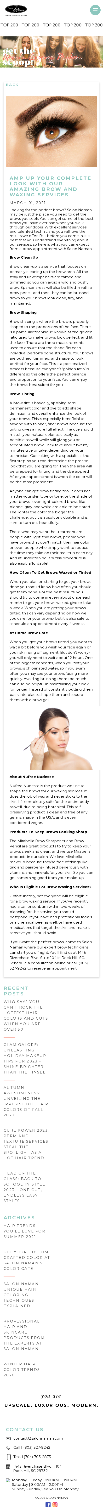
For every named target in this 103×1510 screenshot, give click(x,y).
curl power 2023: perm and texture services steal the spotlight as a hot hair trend (26, 1144)
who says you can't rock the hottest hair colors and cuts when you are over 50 (26, 1015)
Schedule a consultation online (38, 963)
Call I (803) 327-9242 (31, 1447)
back (12, 84)
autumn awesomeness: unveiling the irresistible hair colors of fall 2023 (26, 1101)
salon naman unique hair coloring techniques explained (21, 1295)
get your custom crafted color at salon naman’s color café (27, 1260)
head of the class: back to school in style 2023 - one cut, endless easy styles (24, 1187)
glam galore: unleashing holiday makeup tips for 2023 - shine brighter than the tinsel (25, 1058)
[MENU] (95, 10)
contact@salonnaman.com (38, 1438)
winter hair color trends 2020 (22, 1369)
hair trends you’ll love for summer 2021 (24, 1231)
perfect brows (51, 210)
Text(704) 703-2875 (32, 1456)
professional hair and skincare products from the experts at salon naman (24, 1335)
